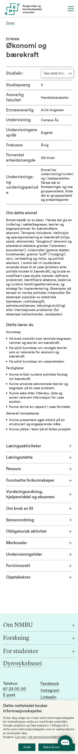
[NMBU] (39, 9)
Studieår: (14, 73)
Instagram (50, 690)
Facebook (50, 684)
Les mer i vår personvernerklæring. (38, 737)
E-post (9, 695)
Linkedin (48, 697)
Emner (10, 23)
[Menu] (71, 9)
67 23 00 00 (14, 689)
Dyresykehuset (22, 664)
